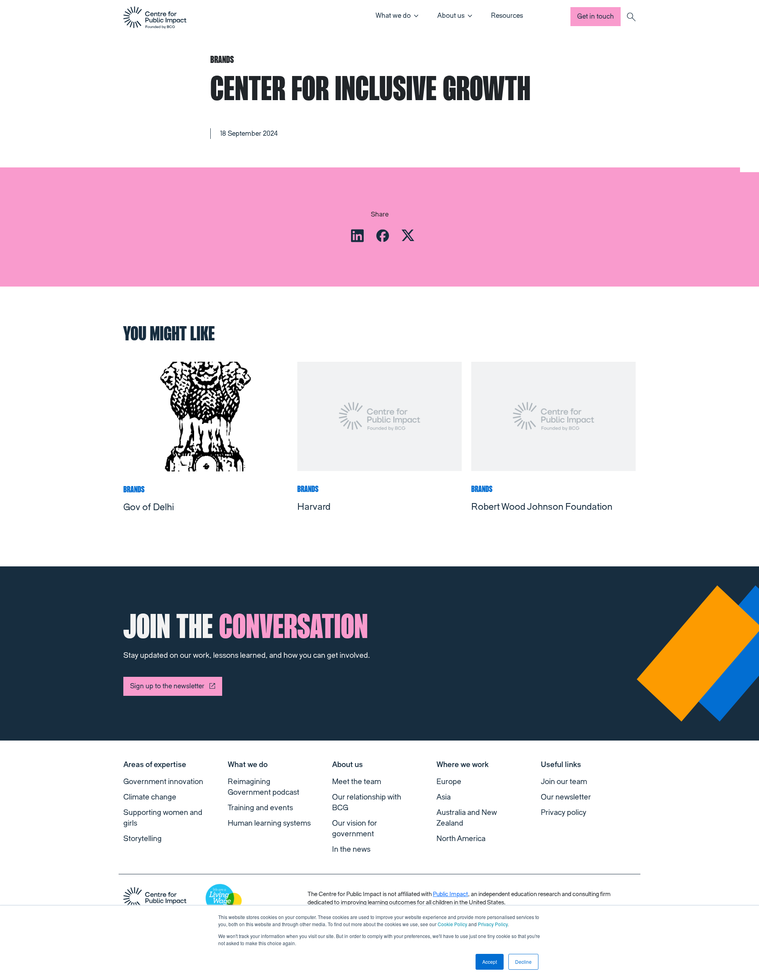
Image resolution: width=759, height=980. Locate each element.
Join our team (564, 781)
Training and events (260, 807)
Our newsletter (566, 797)
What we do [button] (393, 15)
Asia (443, 797)
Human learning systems (269, 823)
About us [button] (450, 15)
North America (460, 838)
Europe (448, 781)
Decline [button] (523, 961)
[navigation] (155, 17)
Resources (507, 15)
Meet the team (356, 781)
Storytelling (142, 838)
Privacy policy (563, 812)
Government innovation (163, 781)
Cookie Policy (452, 924)
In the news (351, 849)
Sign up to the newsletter (167, 686)
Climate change (149, 797)
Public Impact (450, 894)
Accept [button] (489, 961)
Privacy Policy (493, 924)
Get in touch (595, 16)
